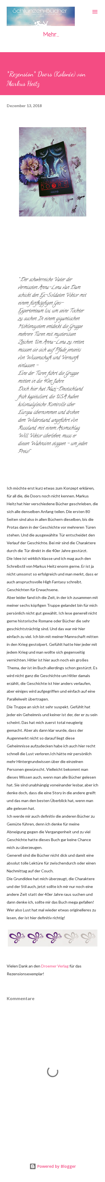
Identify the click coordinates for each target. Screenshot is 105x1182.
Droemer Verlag (55, 966)
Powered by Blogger (56, 1166)
